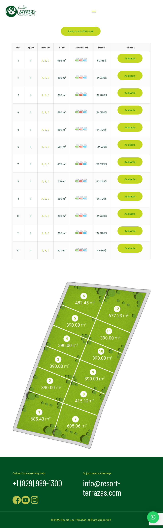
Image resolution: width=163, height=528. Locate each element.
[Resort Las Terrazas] (21, 11)
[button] (153, 517)
